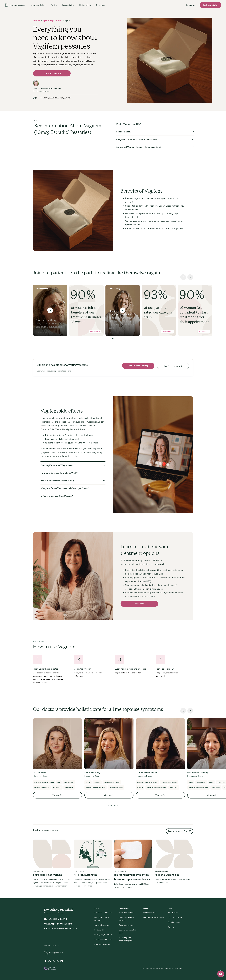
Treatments (36, 21)
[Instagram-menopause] (57, 962)
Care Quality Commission (104, 935)
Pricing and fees (100, 930)
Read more (94, 331)
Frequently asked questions (153, 917)
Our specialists (68, 5)
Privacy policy (173, 912)
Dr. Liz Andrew (55, 88)
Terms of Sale (168, 968)
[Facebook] (45, 962)
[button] (50, 310)
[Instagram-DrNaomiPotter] (53, 962)
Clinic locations (85, 5)
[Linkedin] (61, 962)
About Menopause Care (103, 912)
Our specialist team (101, 925)
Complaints (178, 968)
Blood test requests (126, 925)
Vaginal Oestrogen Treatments (52, 21)
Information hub (149, 912)
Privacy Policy (144, 968)
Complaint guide (174, 922)
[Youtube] (49, 962)
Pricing (54, 5)
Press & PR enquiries (102, 944)
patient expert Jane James (133, 564)
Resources (100, 5)
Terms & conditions (175, 917)
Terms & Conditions (156, 968)
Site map (171, 927)
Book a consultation (126, 912)
